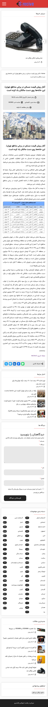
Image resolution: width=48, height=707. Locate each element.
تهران (13, 540)
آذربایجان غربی (13, 518)
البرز (35, 536)
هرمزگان (13, 603)
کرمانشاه (35, 585)
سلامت (35, 558)
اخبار (13, 522)
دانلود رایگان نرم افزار (38, 693)
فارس (13, 567)
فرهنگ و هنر (35, 572)
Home (43, 73)
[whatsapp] (22, 363)
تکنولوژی (35, 540)
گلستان (35, 589)
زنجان (35, 554)
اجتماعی (35, 522)
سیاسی (35, 563)
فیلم (13, 572)
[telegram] (10, 363)
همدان (35, 607)
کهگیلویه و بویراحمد (13, 585)
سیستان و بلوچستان (13, 563)
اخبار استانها (35, 527)
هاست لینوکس (23, 703)
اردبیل (13, 527)
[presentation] (43, 41)
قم (13, 576)
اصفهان (35, 531)
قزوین (35, 576)
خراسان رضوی (13, 545)
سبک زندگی (13, 554)
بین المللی (13, 536)
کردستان (35, 580)
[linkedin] (14, 363)
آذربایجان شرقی (35, 518)
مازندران (13, 594)
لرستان (35, 594)
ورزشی (13, 608)
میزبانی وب (35, 603)
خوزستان (35, 549)
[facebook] (18, 363)
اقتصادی (27, 102)
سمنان (13, 558)
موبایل (13, 598)
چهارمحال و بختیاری (35, 545)
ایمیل (42, 478)
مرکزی (36, 598)
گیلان (13, 589)
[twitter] (6, 363)
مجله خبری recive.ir (38, 356)
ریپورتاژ (13, 549)
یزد (35, 612)
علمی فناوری (35, 567)
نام (42, 468)
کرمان (13, 580)
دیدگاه (42, 445)
